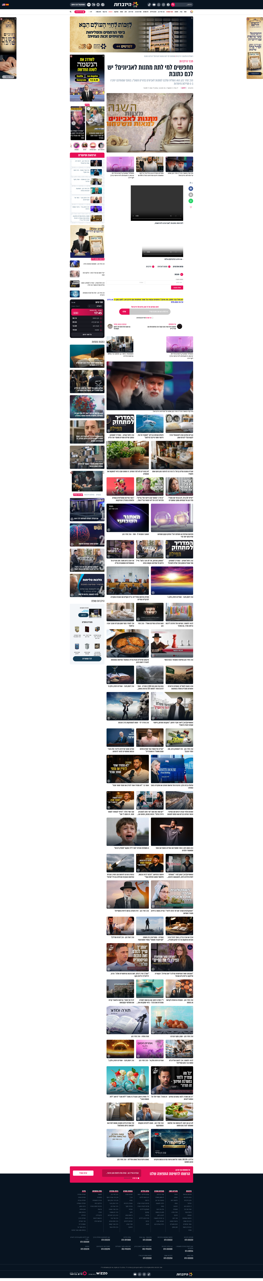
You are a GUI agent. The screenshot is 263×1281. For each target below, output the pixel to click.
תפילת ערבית (82, 1200)
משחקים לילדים (144, 1209)
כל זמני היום (87, 334)
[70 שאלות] (93, 5)
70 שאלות (145, 12)
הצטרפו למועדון (79, 12)
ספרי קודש (130, 1224)
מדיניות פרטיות (187, 1194)
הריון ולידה (99, 1215)
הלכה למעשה (160, 1203)
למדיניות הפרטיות (141, 318)
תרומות (110, 12)
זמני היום (131, 12)
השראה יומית (160, 1221)
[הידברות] (126, 4)
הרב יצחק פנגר (113, 1203)
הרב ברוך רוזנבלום (113, 1215)
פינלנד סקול (129, 1206)
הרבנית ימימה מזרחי (96, 1206)
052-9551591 (147, 1249)
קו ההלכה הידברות (167, 1246)
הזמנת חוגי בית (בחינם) (103, 1246)
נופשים (189, 1215)
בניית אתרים (92, 1274)
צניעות (100, 1209)
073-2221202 (147, 1258)
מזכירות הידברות (188, 1237)
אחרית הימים (129, 1218)
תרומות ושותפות (186, 1218)
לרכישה (83, 615)
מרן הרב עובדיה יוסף (112, 1197)
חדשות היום (174, 1200)
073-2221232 (105, 1239)
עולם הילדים (153, 12)
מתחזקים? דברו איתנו (78, 4)
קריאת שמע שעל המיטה (78, 1230)
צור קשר (105, 12)
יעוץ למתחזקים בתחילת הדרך (101, 1237)
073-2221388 (147, 1239)
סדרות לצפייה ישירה (143, 1206)
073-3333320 (84, 1241)
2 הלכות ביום (187, 1206)
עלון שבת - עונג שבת (145, 1237)
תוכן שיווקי (175, 1227)
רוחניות (176, 1206)
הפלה (100, 1212)
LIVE (91, 12)
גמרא (131, 1200)
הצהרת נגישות (187, 1227)
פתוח (162, 1206)
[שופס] (98, 5)
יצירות (147, 1221)
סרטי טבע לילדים (144, 1218)
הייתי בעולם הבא (159, 1224)
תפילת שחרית (82, 1194)
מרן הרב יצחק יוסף (113, 1200)
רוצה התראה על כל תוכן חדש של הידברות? (145, 306)
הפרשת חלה (98, 1221)
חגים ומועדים (174, 1224)
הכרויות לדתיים (128, 1221)
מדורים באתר (173, 1191)
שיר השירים (82, 1221)
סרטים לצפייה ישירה (143, 1203)
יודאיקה (130, 1227)
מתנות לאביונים (162, 267)
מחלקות (116, 12)
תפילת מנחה (82, 1197)
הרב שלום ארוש (113, 1221)
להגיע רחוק (160, 1215)
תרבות (176, 1215)
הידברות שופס (187, 1221)
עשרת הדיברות (128, 1203)
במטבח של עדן (159, 1200)
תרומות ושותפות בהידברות (165, 1237)
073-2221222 (189, 1239)
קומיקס (147, 1212)
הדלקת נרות (98, 1203)
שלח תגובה (177, 288)
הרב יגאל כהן (114, 1206)
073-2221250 (168, 1258)
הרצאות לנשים (97, 1218)
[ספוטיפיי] (89, 5)
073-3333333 (188, 1258)
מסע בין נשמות (160, 1212)
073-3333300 (167, 1249)
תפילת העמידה (81, 1203)
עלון (126, 12)
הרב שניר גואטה (113, 1209)
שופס (121, 12)
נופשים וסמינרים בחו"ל (145, 1255)
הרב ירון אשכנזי (114, 1212)
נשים (176, 1203)
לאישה (100, 1194)
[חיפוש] (173, 5)
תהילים (83, 1215)
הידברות (148, 267)
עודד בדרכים (160, 1194)
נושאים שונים (128, 1191)
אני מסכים (144, 318)
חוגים (147, 1224)
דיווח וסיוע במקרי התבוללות (123, 1246)
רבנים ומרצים (114, 1191)
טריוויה (147, 1215)
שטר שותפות (169, 12)
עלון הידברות (187, 1200)
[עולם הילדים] (103, 5)
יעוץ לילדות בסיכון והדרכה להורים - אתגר (79, 1238)
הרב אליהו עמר (114, 1227)
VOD (185, 12)
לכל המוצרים (87, 658)
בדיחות (147, 1200)
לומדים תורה (129, 1194)
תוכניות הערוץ (159, 1191)
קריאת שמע (82, 1212)
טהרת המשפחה (97, 1200)
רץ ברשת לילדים (144, 1197)
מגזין (181, 12)
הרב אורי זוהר (114, 1218)
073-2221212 (168, 1239)
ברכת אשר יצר (81, 1227)
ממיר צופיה (190, 1255)
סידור (84, 1191)
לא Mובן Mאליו (159, 1197)
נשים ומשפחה (97, 1191)
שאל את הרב (138, 12)
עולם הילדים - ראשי (143, 1194)
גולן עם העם (160, 1209)
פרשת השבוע (174, 1221)
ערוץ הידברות (187, 1197)
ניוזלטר (189, 1203)
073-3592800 (126, 1239)
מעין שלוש (83, 1209)
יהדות (176, 1194)
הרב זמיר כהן (161, 12)
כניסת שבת (188, 1212)
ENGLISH (98, 12)
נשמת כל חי (82, 1224)
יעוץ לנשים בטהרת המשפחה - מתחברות (184, 1247)
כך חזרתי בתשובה (159, 1218)
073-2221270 (85, 1249)
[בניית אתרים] (102, 1274)
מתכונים (99, 1197)
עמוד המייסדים (187, 1224)
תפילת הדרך (82, 1218)
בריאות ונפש (129, 1215)
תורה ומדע (175, 1212)
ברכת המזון (82, 1206)
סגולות (131, 1209)
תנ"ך (131, 1197)
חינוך (131, 1212)
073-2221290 (105, 1249)
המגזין (176, 1197)
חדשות (176, 12)
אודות (189, 1230)
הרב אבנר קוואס (113, 1224)
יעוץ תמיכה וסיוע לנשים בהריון (143, 1246)
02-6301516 (189, 1251)
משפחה (175, 1209)
